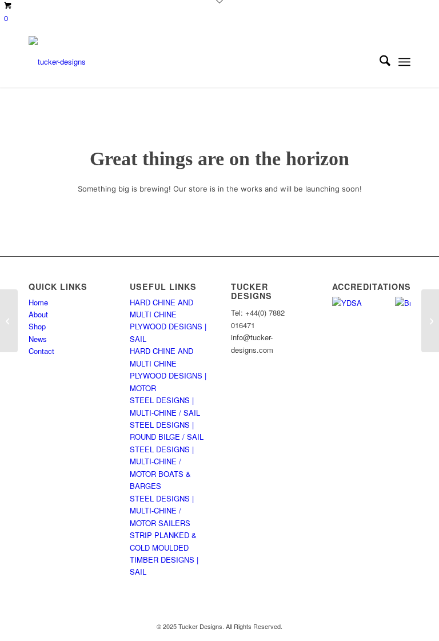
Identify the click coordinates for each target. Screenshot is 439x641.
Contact (41, 350)
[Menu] (404, 61)
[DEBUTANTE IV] (430, 320)
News (38, 338)
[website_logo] (57, 61)
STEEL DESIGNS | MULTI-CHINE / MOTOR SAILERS (162, 510)
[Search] (379, 61)
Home (38, 302)
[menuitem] (379, 61)
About (38, 314)
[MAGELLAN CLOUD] (9, 320)
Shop (37, 326)
